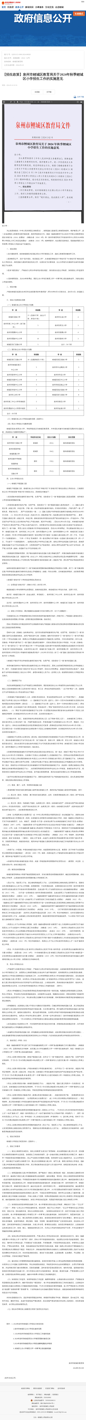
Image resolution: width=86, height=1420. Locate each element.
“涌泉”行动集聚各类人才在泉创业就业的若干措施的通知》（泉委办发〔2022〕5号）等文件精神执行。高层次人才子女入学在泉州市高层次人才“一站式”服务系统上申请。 (43, 941)
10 (38, 339)
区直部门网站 (49, 1388)
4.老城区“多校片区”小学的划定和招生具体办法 (24, 580)
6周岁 (44, 292)
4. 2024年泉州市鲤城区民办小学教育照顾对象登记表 (31, 1339)
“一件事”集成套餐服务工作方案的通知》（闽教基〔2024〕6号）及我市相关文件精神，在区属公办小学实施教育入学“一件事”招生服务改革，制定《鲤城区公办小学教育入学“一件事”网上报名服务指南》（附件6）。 (43, 1048)
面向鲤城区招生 (69, 443)
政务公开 (19, 7)
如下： (48, 492)
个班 (70, 344)
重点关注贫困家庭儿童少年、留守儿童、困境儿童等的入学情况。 (56, 1161)
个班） (37, 319)
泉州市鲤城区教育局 (76, 1363)
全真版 (37, 92)
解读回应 (29, 7)
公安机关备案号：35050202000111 (44, 1400)
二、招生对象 (12, 287)
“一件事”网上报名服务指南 (46, 1214)
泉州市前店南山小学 (59, 385)
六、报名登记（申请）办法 (17, 1040)
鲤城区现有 (11, 429)
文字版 (48, 92)
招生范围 (71, 437)
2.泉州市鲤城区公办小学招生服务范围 (27, 1329)
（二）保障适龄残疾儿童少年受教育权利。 (23, 1173)
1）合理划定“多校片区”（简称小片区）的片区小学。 (28, 585)
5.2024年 (16, 1343)
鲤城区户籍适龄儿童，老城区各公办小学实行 (23, 488)
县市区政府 (61, 1388)
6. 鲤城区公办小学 (20, 1348)
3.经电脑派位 (11, 1006)
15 (28, 315)
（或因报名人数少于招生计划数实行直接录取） (34, 1006)
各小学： (5, 226)
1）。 (35, 1141)
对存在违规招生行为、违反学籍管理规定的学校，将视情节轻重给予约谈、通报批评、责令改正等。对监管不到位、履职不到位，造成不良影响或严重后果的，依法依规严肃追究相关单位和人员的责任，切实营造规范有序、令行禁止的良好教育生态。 (43, 1301)
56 (67, 344)
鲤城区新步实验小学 (59, 390)
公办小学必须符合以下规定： (25, 692)
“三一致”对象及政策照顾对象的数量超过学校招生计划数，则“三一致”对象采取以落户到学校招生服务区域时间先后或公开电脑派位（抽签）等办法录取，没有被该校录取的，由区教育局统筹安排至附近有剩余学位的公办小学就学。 (43, 571)
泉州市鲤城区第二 (14, 469)
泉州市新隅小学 (61, 332)
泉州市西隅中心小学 (14, 332)
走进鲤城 (59, 7)
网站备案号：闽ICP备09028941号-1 (43, 1403)
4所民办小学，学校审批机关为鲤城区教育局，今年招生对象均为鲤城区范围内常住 (47, 429)
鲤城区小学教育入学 (28, 1214)
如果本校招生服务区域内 (16, 568)
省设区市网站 (25, 1388)
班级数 (37, 310)
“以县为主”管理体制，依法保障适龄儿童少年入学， (59, 1151)
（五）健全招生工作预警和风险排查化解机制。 (24, 1261)
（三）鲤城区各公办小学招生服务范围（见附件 (24, 419)
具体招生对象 (40, 492)
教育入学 (30, 1348)
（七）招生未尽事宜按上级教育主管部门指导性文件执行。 (28, 1309)
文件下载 (80, 97)
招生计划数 (51, 437)
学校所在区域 (36, 437)
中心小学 (14, 370)
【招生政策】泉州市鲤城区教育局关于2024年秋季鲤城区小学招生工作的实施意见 (43, 76)
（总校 (31, 315)
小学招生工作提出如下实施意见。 (19, 244)
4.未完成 (10, 1024)
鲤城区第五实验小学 (59, 360)
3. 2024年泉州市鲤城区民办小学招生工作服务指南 (31, 1334)
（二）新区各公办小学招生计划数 (19, 349)
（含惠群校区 (34, 360)
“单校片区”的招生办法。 (26, 492)
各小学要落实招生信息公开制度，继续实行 (55, 1204)
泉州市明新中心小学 (14, 385)
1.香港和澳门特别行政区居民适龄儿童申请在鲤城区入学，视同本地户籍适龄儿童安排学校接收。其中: (44, 790)
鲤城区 (14, 292)
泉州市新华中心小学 (14, 375)
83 (13, 413)
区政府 (10, 7)
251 (51, 471)
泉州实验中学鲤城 (14, 459)
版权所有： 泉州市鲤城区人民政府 (43, 1406)
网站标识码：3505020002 (43, 1397)
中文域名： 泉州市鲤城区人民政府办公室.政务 (43, 1409)
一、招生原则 (12, 249)
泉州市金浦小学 (60, 408)
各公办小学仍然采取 (9, 492)
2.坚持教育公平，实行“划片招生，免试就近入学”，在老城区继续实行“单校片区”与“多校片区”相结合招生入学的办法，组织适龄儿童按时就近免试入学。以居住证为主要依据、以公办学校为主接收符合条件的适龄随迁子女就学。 (43, 262)
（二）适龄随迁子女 (14, 680)
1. (12, 1324)
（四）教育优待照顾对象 (16, 869)
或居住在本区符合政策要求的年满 (29, 292)
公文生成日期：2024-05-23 (14, 65)
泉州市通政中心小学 (14, 339)
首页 (4, 7)
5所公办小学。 (14, 606)
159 (51, 461)
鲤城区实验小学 (14, 317)
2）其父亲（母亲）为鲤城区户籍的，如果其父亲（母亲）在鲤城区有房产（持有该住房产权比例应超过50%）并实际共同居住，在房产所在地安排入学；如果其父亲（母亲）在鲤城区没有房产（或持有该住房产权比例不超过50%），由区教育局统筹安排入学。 (43, 806)
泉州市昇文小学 (61, 325)
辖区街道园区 (37, 1388)
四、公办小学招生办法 (15, 479)
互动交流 (49, 7)
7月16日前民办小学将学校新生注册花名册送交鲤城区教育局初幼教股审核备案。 (50, 1019)
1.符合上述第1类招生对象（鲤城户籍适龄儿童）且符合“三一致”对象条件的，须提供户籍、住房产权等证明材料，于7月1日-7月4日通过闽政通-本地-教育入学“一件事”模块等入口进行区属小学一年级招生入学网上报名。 (43, 1060)
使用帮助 (31, 1394)
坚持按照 (54, 1158)
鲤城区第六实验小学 (59, 395)
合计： (63, 344)
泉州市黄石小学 (60, 401)
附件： (9, 1324)
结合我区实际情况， (62, 241)
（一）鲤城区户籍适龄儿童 (17, 483)
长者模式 (79, 14)
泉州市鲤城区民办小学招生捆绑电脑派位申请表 (36, 1343)
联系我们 (55, 1394)
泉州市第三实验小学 (14, 443)
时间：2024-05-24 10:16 (9, 85)
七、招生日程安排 (13, 1136)
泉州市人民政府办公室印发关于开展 (33, 938)
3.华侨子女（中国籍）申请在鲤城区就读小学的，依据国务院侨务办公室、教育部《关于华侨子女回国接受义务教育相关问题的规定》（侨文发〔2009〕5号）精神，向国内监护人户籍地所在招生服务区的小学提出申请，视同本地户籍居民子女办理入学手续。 (43, 853)
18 (28, 360)
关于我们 (39, 1394)
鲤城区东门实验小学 (14, 344)
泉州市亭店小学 (60, 375)
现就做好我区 (75, 241)
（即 (48, 292)
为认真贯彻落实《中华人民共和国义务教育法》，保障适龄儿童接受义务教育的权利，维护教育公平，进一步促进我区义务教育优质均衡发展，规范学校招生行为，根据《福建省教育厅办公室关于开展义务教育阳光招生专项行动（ (43, 234)
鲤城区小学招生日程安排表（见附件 (20, 1141)
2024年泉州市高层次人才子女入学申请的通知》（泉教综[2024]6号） (56, 934)
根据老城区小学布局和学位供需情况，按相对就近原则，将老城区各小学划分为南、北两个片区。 (43, 590)
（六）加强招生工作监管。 (17, 1279)
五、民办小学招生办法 (15, 964)
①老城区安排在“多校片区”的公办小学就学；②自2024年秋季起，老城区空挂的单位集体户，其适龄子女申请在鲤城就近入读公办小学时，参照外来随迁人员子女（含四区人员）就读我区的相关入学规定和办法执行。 (43, 672)
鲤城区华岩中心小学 (14, 390)
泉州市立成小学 (61, 317)
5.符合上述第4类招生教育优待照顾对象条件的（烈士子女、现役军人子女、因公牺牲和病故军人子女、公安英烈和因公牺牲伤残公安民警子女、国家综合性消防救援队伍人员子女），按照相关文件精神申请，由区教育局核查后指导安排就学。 (43, 1128)
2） (43, 419)
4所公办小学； (14, 598)
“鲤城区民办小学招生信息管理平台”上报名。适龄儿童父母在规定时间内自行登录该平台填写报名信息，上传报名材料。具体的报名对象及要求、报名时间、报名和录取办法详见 (43, 982)
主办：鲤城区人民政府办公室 (43, 1417)
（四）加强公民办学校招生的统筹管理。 (22, 1236)
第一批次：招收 (61, 752)
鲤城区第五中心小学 (59, 380)
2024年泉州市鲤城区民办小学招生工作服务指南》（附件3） (41, 986)
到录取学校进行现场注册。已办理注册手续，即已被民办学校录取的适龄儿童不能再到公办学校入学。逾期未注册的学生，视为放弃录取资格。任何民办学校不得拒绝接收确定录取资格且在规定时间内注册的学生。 (43, 1012)
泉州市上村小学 (14, 395)
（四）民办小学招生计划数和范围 (19, 424)
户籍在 (9, 292)
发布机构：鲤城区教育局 (13, 61)
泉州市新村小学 (61, 339)
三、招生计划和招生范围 (16, 300)
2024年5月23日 (78, 1368)
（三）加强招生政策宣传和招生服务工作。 (23, 1204)
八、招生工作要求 (13, 1146)
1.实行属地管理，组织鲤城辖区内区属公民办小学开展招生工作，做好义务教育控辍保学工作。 (42, 254)
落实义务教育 (35, 1151)
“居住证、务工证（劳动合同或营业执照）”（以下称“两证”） (53, 689)
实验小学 (14, 474)
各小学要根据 (16, 1214)
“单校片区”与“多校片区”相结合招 (52, 488)
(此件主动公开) (10, 1378)
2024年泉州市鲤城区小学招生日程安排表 (28, 1324)
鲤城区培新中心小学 (14, 380)
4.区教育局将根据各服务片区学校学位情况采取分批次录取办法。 (31, 752)
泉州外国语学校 (15, 449)
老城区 (35, 443)
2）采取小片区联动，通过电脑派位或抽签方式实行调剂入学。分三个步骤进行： (38, 611)
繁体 (82, 2)
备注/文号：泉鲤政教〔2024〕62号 (17, 58)
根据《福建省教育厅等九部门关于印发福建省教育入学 (27, 1045)
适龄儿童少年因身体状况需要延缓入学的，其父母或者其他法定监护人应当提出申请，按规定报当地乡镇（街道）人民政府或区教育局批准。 (43, 1164)
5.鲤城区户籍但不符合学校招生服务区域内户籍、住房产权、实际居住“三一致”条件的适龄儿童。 (42, 661)
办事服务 (39, 7)
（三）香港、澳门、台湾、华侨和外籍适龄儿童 (24, 785)
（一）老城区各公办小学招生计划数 (20, 305)
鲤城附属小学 (15, 454)
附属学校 (14, 464)
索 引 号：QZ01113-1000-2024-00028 (17, 54)
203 (51, 443)
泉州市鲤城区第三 (14, 365)
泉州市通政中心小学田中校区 (14, 408)
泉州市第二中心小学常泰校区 (14, 401)
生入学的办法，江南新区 (74, 488)
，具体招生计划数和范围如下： (15, 432)
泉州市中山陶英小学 (59, 367)
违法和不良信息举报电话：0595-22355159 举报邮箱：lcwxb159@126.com (43, 1412)
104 (51, 451)
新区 (35, 461)
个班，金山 (39, 315)
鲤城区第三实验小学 (14, 360)
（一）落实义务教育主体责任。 (18, 1151)
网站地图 (47, 1394)
